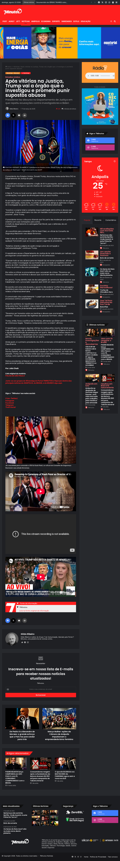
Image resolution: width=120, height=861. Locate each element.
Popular (87, 220)
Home (86, 857)
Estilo (76, 21)
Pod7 (5, 21)
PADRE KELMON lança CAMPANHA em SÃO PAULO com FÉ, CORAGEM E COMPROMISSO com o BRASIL (14, 777)
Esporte (56, 21)
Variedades (66, 21)
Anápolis (35, 21)
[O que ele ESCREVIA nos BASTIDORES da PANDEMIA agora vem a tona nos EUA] (65, 764)
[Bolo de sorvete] (91, 255)
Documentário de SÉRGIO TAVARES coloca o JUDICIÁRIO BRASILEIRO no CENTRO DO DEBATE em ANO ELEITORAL (77, 2)
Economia (46, 21)
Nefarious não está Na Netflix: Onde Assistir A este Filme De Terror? (106, 239)
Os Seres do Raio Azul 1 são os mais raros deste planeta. (107, 272)
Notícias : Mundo (13, 73)
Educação (85, 21)
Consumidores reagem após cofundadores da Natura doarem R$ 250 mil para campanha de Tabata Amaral (40, 776)
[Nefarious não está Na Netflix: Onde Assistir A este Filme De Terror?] (91, 232)
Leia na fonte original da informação (34, 611)
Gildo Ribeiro (14, 109)
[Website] (22, 642)
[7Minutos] (12, 11)
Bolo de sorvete (107, 258)
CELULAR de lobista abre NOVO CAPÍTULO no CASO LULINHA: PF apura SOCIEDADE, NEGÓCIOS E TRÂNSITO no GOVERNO (91, 356)
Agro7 (11, 21)
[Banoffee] (91, 303)
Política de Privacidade (98, 857)
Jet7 (18, 21)
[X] (13, 115)
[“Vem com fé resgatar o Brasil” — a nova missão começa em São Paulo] (54, 818)
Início (9, 67)
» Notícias (15, 67)
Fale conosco (113, 857)
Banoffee (104, 307)
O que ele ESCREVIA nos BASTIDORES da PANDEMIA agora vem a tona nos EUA (65, 775)
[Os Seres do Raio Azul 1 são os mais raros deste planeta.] (91, 271)
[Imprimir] (24, 115)
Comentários (110, 220)
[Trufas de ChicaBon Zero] (91, 289)
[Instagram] (27, 642)
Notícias (26, 21)
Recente (97, 220)
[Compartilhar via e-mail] (19, 115)
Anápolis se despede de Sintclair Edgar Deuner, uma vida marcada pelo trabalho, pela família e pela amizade (91, 395)
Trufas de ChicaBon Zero (106, 291)
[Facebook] (7, 115)
